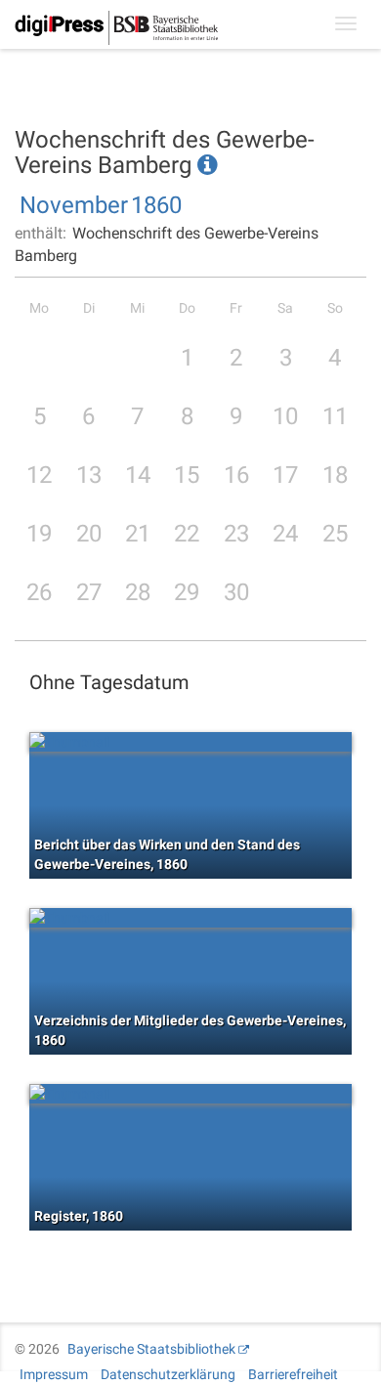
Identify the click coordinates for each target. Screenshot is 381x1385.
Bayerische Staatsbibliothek (151, 1349)
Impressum (54, 1374)
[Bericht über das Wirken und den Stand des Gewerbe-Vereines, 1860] (190, 742)
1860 (156, 205)
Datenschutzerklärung (168, 1374)
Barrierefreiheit (293, 1374)
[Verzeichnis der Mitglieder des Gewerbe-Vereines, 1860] (190, 918)
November (74, 205)
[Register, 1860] (190, 1094)
